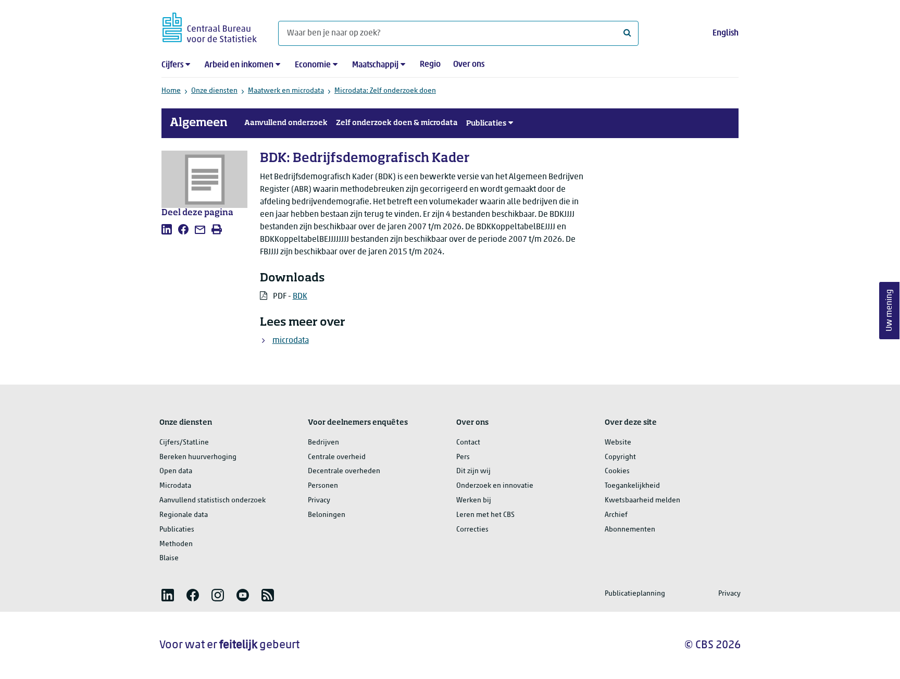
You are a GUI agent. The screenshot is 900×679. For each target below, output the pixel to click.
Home (171, 91)
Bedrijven (323, 442)
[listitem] (166, 229)
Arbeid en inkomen (239, 65)
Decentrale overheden (344, 471)
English (725, 33)
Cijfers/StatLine (184, 442)
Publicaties (486, 123)
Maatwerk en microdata (286, 91)
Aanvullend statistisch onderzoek (212, 500)
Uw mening (889, 310)
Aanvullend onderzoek (286, 123)
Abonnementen (630, 529)
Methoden (176, 544)
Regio (430, 64)
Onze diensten (214, 91)
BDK (300, 296)
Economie (313, 65)
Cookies (617, 471)
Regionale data (183, 515)
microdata (290, 341)
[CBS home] (209, 26)
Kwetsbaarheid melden (642, 500)
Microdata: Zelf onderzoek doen (385, 91)
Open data (175, 471)
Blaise (169, 558)
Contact (468, 442)
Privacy (319, 500)
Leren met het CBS (485, 515)
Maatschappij (375, 65)
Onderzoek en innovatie (494, 486)
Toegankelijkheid (632, 486)
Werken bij (473, 500)
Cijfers (172, 65)
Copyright (620, 457)
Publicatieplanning (635, 593)
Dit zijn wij (473, 471)
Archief (616, 515)
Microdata (175, 486)
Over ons (468, 64)
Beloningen (326, 515)
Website (618, 442)
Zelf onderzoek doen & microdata (397, 123)
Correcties (472, 529)
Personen (323, 486)
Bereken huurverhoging (197, 457)
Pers (463, 457)
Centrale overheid (337, 457)
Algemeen (199, 123)
